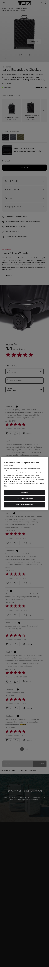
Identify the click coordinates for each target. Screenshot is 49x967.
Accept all (24, 492)
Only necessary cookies (24, 498)
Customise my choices (24, 504)
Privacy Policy (28, 484)
